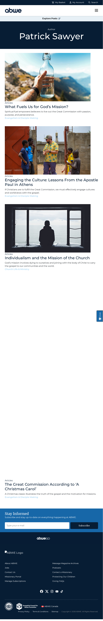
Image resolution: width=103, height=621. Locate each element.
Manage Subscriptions (15, 581)
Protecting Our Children (63, 576)
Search (94, 2)
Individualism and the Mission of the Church (47, 258)
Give (100, 314)
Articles (9, 103)
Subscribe (84, 525)
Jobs (7, 568)
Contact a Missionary (62, 572)
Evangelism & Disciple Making (21, 118)
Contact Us (10, 572)
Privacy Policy (23, 612)
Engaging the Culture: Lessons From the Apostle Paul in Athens (51, 182)
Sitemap (55, 612)
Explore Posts (50, 18)
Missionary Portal (13, 576)
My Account (78, 2)
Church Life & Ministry (17, 269)
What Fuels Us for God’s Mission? (36, 106)
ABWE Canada (51, 606)
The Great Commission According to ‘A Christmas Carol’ (42, 486)
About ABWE (11, 563)
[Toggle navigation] (96, 10)
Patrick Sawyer (48, 118)
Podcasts (56, 568)
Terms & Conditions (40, 612)
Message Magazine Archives (65, 563)
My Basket (60, 2)
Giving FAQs (58, 581)
